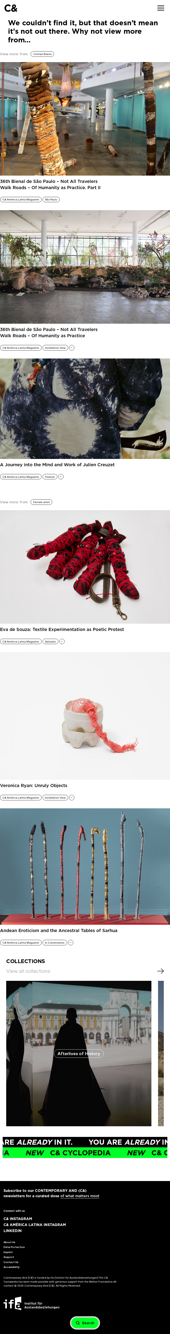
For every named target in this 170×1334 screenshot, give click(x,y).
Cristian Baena (42, 54)
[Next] (160, 971)
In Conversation (54, 942)
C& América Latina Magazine (20, 199)
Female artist (41, 502)
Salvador (50, 641)
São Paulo (51, 199)
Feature (50, 476)
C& (10, 8)
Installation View (55, 347)
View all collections (28, 971)
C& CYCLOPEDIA (46, 1152)
